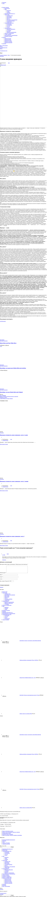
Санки (8, 11)
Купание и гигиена (8, 36)
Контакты (4, 840)
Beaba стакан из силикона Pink (26, 713)
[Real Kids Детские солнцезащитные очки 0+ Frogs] (11, 695)
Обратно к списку (3, 397)
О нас (3, 841)
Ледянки (8, 12)
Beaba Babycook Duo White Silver (8, 343)
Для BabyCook (10, 15)
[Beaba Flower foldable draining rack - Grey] (11, 677)
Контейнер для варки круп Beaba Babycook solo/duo (13, 368)
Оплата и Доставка (6, 842)
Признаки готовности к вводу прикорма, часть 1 (12, 536)
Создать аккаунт (3, 893)
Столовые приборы (11, 20)
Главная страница (3, 55)
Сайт (1, 578)
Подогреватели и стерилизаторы (11, 35)
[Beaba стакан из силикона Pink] (11, 713)
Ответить (4, 559)
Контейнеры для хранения (12, 19)
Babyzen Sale (7, 8)
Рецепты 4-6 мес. (8, 38)
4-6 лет (8, 27)
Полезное (2, 56)
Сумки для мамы (8, 34)
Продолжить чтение (4, 444)
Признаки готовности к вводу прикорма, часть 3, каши (14, 435)
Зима (6, 9)
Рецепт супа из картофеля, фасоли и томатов (11, 832)
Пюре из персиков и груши (7, 831)
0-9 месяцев (9, 23)
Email (1, 576)
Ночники (8, 31)
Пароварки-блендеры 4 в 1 (10, 13)
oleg (9, 62)
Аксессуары (7, 14)
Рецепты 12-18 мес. (8, 41)
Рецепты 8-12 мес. (8, 40)
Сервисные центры (6, 843)
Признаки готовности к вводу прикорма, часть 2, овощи (14, 481)
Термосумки (9, 21)
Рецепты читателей (8, 42)
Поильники (9, 16)
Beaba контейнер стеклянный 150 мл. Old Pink (29, 660)
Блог (9, 55)
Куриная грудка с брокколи (7, 834)
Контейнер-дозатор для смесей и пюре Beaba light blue (30, 640)
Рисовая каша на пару (6, 833)
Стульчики (9, 30)
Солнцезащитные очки (9, 22)
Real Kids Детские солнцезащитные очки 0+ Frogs (29, 695)
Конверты (9, 10)
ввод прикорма (3, 395)
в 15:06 (3, 554)
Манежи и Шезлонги (11, 29)
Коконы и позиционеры (11, 32)
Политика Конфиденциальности (8, 839)
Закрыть (1, 587)
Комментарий (3, 572)
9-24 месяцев (9, 24)
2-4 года (8, 26)
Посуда (8, 18)
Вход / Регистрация (6, 886)
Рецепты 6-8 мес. (8, 39)
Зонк (8, 553)
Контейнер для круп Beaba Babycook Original (11, 392)
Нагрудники (9, 17)
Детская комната (8, 28)
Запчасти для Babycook (9, 33)
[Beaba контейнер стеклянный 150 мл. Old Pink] (11, 660)
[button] (2, 364)
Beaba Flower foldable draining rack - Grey (28, 677)
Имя (1, 574)
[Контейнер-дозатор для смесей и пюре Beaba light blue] (11, 640)
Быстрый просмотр (4, 340)
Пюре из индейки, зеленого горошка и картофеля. (12, 835)
